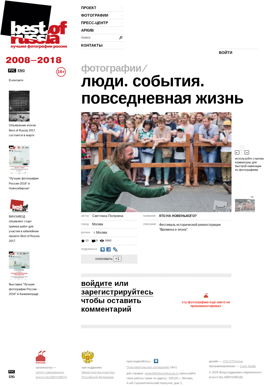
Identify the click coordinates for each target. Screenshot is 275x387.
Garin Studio (248, 366)
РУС (12, 70)
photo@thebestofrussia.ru (162, 373)
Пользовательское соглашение (147, 367)
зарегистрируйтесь (117, 292)
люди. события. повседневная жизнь (162, 89)
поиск (86, 37)
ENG (21, 70)
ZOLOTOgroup (233, 361)
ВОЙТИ (225, 52)
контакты (92, 45)
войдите (96, 283)
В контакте (16, 80)
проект (88, 8)
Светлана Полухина (107, 216)
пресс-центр (94, 23)
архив (87, 30)
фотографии (94, 15)
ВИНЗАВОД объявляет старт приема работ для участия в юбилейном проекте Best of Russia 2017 (24, 228)
